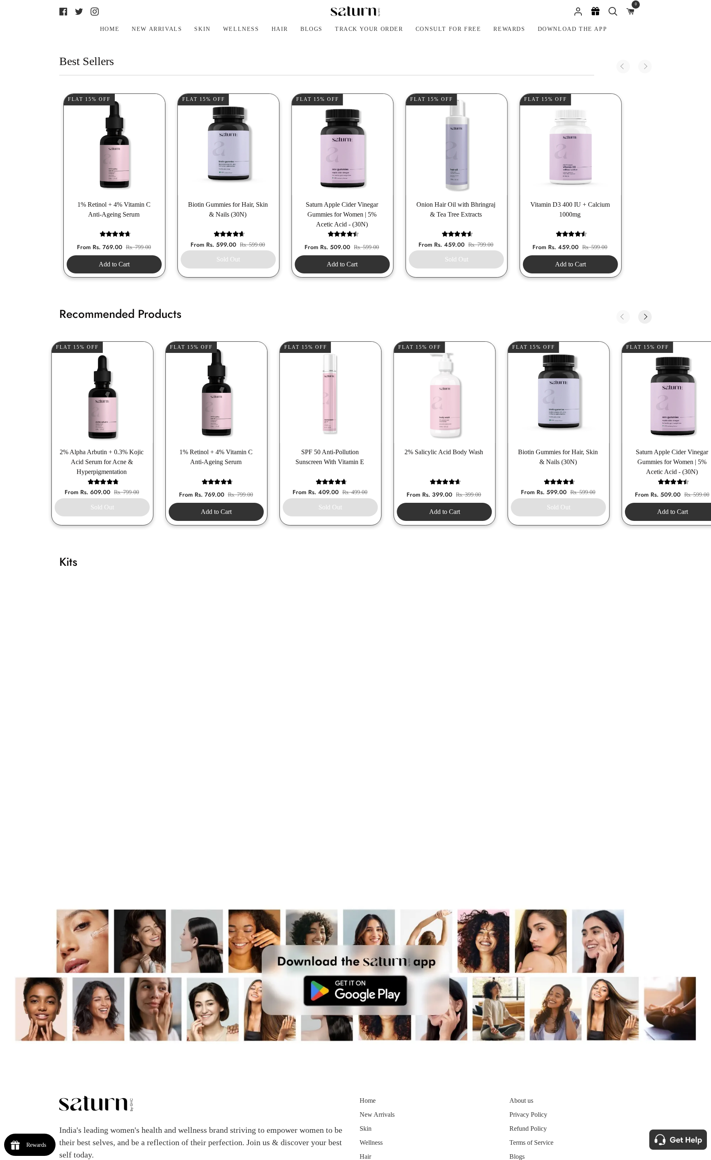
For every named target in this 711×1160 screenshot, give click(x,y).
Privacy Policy (528, 1114)
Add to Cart (114, 264)
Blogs (517, 1156)
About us (521, 1100)
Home (368, 1100)
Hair (365, 1156)
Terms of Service (531, 1142)
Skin (366, 1128)
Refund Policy (528, 1128)
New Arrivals (377, 1114)
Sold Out (228, 259)
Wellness (371, 1142)
